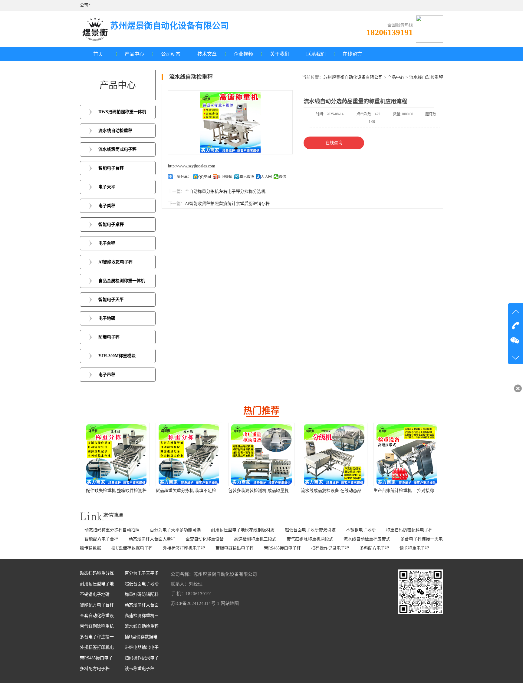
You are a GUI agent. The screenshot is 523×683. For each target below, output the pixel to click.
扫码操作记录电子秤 (330, 548)
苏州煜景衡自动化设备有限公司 (353, 77)
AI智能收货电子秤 (115, 262)
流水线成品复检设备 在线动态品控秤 (262, 490)
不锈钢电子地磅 (361, 530)
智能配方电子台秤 (101, 539)
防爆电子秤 (109, 337)
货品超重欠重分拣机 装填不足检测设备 (119, 490)
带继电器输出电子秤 (234, 548)
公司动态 (170, 54)
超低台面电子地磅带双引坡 (310, 530)
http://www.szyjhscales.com (191, 166)
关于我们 (279, 54)
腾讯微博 (246, 177)
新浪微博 (225, 177)
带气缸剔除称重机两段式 (310, 539)
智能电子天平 (111, 299)
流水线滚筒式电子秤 (117, 149)
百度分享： (182, 177)
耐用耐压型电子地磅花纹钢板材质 (243, 530)
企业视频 (243, 54)
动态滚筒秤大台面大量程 (152, 539)
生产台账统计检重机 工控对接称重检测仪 (339, 490)
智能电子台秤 (111, 168)
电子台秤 (106, 243)
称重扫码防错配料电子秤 (409, 530)
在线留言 (352, 54)
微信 (282, 177)
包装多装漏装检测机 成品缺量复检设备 (192, 490)
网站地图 (230, 603)
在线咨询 (333, 142)
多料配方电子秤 (374, 548)
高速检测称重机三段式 (255, 539)
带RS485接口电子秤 (282, 548)
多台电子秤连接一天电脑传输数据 (97, 638)
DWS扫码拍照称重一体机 (122, 112)
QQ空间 (204, 177)
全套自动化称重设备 (205, 539)
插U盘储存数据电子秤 (132, 548)
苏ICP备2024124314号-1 (195, 603)
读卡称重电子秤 (414, 548)
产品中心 (134, 54)
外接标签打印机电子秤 (184, 548)
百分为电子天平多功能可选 (175, 530)
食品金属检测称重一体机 (121, 281)
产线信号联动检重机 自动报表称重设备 (410, 490)
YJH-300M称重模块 (117, 356)
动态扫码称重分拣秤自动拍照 (112, 530)
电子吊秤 (106, 374)
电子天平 (106, 187)
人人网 (266, 177)
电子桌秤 (106, 205)
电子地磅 (106, 318)
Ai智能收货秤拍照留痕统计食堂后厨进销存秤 (227, 203)
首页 (98, 54)
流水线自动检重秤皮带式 (367, 539)
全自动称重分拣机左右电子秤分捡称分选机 (225, 191)
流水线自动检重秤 (115, 130)
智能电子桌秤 (111, 224)
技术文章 (207, 54)
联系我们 (316, 54)
